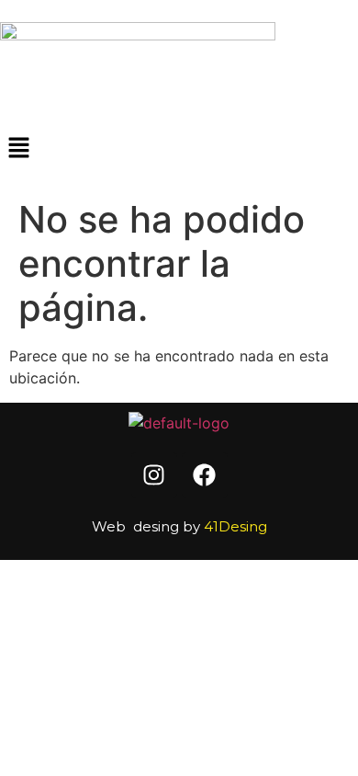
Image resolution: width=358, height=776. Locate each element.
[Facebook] (205, 475)
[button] (179, 148)
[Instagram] (154, 475)
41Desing (235, 526)
